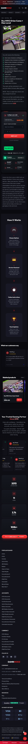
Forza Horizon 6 (6, 576)
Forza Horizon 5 (6, 574)
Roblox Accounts (6, 606)
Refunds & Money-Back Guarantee (10, 683)
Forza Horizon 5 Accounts (8, 619)
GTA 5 (3, 556)
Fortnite (4, 559)
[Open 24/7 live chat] (25, 738)
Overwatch (4, 581)
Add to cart (14, 136)
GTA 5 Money (5, 634)
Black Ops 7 (5, 586)
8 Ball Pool (4, 579)
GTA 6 (3, 554)
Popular (10, 12)
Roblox (3, 566)
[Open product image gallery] (14, 38)
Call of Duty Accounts (7, 604)
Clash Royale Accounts (8, 614)
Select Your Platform (10, 124)
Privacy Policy (5, 681)
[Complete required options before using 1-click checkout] (14, 146)
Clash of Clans (5, 569)
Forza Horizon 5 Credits (8, 641)
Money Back (14, 742)
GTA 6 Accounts (6, 596)
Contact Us (4, 686)
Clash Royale (5, 571)
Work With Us (5, 688)
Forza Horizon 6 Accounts (8, 621)
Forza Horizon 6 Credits (8, 644)
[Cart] (22, 8)
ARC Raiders (5, 564)
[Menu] (25, 8)
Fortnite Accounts (6, 601)
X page (23, 1)
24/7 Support (5, 742)
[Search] (19, 8)
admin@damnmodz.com (11, 668)
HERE (14, 103)
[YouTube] (11, 656)
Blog (3, 695)
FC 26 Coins (5, 639)
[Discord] (3, 656)
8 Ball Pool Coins (6, 649)
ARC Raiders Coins (6, 646)
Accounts (17, 12)
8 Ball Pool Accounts (7, 616)
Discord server (10, 1)
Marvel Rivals (5, 584)
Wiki (24, 12)
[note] (9, 163)
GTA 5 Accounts (6, 599)
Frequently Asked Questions (9, 698)
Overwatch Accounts (7, 624)
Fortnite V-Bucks (6, 636)
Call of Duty (5, 561)
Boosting (3, 12)
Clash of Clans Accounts (8, 611)
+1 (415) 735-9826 (16, 671)
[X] (7, 656)
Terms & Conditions (7, 678)
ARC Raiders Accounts (7, 609)
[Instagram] (15, 656)
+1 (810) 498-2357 (21, 674)
